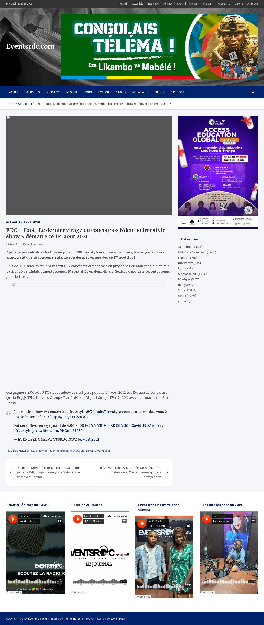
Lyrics (182, 268)
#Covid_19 (137, 425)
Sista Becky (88, 451)
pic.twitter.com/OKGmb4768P (57, 431)
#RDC (102, 425)
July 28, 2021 (88, 439)
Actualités (137, 3)
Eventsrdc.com (30, 46)
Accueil (123, 3)
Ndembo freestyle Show (64, 451)
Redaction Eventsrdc (36, 244)
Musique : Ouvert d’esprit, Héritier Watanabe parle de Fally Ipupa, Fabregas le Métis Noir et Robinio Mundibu (49, 472)
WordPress (118, 618)
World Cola (103, 451)
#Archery (155, 425)
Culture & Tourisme (192, 252)
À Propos (253, 3)
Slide (27, 221)
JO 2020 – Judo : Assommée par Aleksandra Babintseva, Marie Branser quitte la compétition (130, 472)
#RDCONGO (118, 425)
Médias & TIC (223, 3)
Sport (180, 3)
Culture (239, 3)
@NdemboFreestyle (103, 412)
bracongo (42, 451)
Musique (167, 3)
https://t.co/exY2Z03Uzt (70, 417)
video (182, 301)
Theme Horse (72, 618)
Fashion (192, 3)
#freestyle (22, 431)
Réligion (206, 3)
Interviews (153, 3)
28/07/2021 (13, 244)
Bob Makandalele (23, 451)
